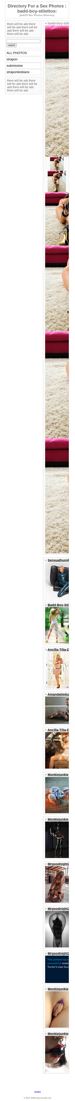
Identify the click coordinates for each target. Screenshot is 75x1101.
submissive (15, 66)
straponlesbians (18, 72)
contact (37, 1091)
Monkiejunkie (58, 774)
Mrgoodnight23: (60, 864)
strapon (12, 59)
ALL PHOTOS (17, 53)
